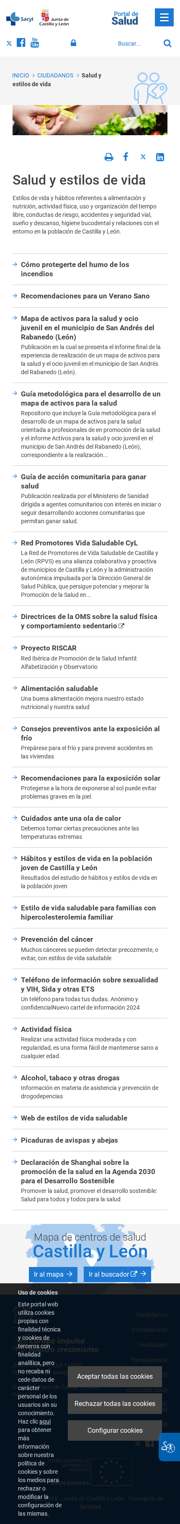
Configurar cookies (115, 1430)
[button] (53, 1274)
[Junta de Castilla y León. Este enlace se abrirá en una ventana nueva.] (54, 18)
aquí (45, 1421)
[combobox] (137, 43)
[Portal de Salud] (125, 17)
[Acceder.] (75, 43)
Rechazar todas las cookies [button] (115, 1404)
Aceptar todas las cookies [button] (115, 1376)
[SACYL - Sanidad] (19, 18)
